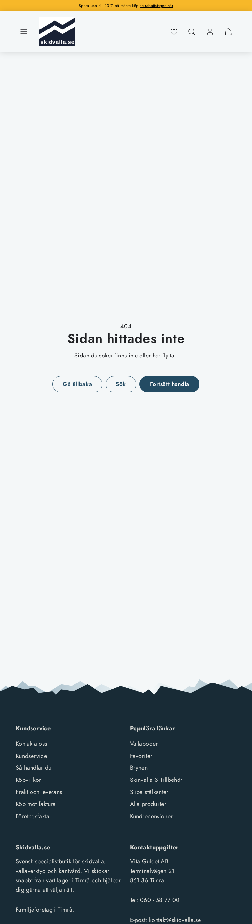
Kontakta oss (31, 744)
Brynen (139, 767)
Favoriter (141, 756)
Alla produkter (148, 804)
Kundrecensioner (151, 816)
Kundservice (31, 756)
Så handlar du (34, 767)
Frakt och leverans (39, 792)
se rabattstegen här (156, 6)
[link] (210, 32)
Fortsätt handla (169, 384)
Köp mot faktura (36, 804)
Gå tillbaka (77, 384)
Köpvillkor (28, 780)
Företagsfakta (33, 816)
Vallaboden (144, 744)
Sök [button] (121, 384)
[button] (24, 32)
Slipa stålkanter (149, 792)
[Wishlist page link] (174, 32)
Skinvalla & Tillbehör (156, 780)
